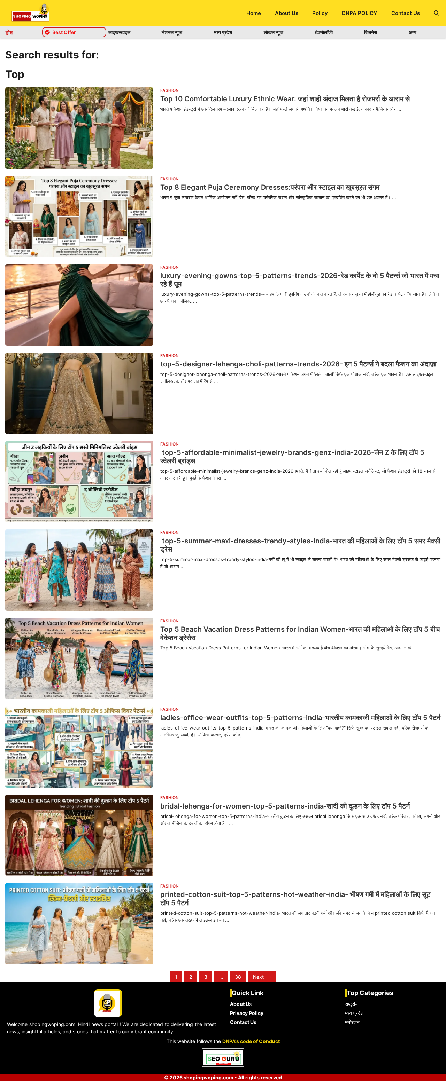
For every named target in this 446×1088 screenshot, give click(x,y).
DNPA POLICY (359, 13)
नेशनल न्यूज (172, 32)
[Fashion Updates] (30, 13)
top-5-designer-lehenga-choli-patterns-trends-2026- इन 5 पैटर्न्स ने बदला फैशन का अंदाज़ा (298, 364)
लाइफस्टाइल (119, 32)
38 (238, 977)
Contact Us (405, 13)
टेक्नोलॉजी (324, 32)
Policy (320, 13)
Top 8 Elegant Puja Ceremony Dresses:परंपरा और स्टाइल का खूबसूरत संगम (269, 187)
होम (9, 32)
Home (253, 13)
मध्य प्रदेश (223, 32)
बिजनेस (370, 32)
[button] (436, 13)
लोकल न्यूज (273, 32)
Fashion (169, 90)
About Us (286, 13)
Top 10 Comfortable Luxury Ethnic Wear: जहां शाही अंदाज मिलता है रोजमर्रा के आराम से (285, 99)
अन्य (412, 32)
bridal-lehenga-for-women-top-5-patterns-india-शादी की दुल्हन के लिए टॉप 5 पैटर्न (285, 806)
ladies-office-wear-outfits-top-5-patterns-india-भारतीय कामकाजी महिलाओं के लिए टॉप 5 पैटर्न (300, 717)
